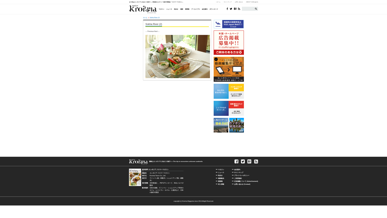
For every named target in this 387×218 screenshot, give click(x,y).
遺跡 (181, 9)
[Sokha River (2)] (177, 36)
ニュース (169, 9)
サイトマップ (228, 2)
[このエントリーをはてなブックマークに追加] (235, 9)
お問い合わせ (239, 2)
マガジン (161, 9)
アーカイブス (195, 9)
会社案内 (205, 9)
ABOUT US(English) (252, 2)
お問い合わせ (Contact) (242, 184)
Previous (149, 31)
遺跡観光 (221, 178)
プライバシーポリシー (241, 175)
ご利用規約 (238, 178)
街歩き (176, 9)
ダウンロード (214, 9)
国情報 (187, 9)
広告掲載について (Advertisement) (246, 181)
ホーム (218, 2)
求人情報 (221, 184)
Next (157, 31)
